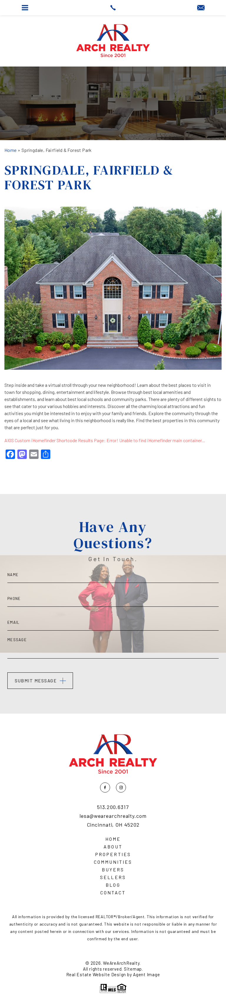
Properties (113, 854)
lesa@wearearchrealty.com (113, 816)
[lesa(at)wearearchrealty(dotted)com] (201, 8)
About (113, 846)
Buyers (113, 869)
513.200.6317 (113, 807)
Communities (113, 862)
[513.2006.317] (113, 7)
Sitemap (133, 968)
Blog (113, 885)
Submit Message (35, 680)
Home (113, 839)
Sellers (113, 877)
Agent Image (146, 974)
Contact (113, 892)
